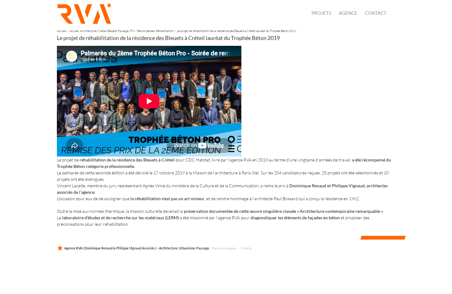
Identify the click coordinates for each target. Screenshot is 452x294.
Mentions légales (223, 248)
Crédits (246, 248)
